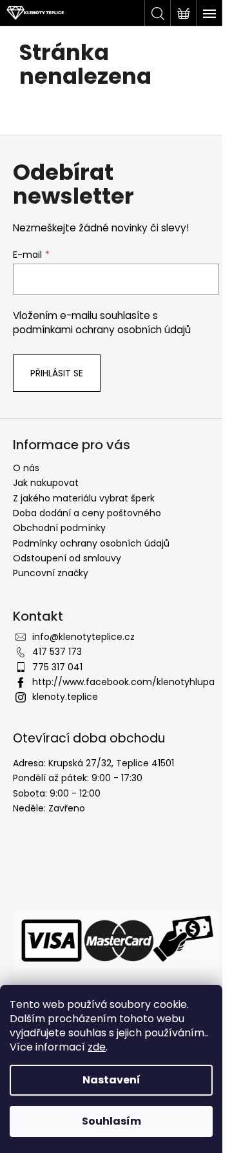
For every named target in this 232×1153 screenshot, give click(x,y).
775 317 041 (57, 667)
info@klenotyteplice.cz (83, 636)
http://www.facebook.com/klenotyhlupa (123, 681)
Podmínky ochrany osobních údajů (91, 543)
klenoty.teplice (65, 696)
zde (97, 1047)
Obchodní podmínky (59, 527)
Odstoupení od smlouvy (67, 558)
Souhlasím (111, 1121)
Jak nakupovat (46, 482)
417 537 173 (57, 651)
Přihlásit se (56, 373)
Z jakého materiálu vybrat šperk (84, 498)
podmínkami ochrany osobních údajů (102, 329)
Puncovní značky (50, 573)
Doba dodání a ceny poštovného (87, 513)
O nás (26, 467)
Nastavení (111, 1079)
